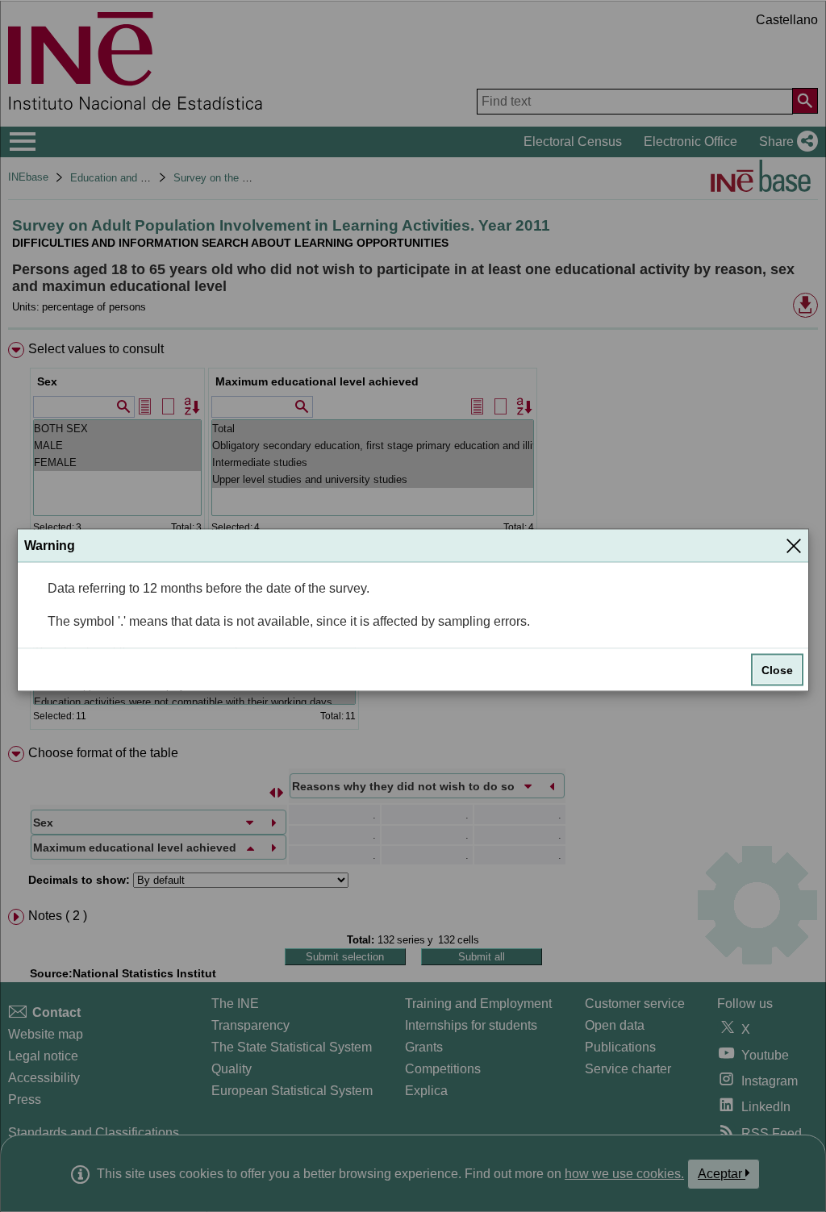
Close (777, 670)
